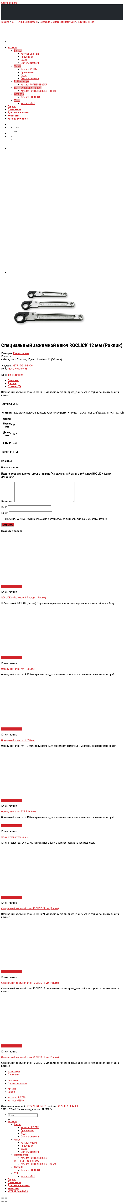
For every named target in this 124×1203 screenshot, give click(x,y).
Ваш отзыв (7, 501)
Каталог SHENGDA (30, 1170)
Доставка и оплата (17, 1083)
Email (4, 512)
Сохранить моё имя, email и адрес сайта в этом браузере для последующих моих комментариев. (56, 519)
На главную (14, 1071)
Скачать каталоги (30, 1136)
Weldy (17, 1139)
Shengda (18, 1167)
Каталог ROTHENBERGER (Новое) (38, 1164)
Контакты (13, 1080)
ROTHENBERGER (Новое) (24, 21)
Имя (4, 506)
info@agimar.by (15, 374)
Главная (5, 21)
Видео (24, 1133)
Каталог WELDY (16, 1100)
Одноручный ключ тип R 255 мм (18, 668)
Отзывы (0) (14, 386)
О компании (14, 1074)
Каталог (12, 1088)
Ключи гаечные (86, 21)
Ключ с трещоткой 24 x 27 (15, 837)
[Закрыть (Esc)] (2, 1198)
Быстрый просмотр (11, 586)
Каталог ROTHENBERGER (34, 1157)
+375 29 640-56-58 (17, 368)
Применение (27, 1130)
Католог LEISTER (30, 1127)
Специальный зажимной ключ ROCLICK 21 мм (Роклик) (30, 908)
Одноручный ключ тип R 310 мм (18, 740)
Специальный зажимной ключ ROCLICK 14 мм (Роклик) (30, 982)
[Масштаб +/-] (6, 1198)
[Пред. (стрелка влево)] (2, 1201)
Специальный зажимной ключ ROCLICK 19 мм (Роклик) (30, 1057)
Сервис (11, 1091)
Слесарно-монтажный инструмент (58, 21)
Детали (12, 383)
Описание (13, 380)
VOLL (17, 1173)
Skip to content (9, 2)
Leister (17, 1124)
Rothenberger (21, 1154)
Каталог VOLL (28, 1176)
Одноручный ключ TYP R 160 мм (18, 811)
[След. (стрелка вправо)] (6, 1201)
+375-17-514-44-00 (23, 365)
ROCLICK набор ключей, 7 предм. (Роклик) (23, 597)
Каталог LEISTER (17, 1097)
